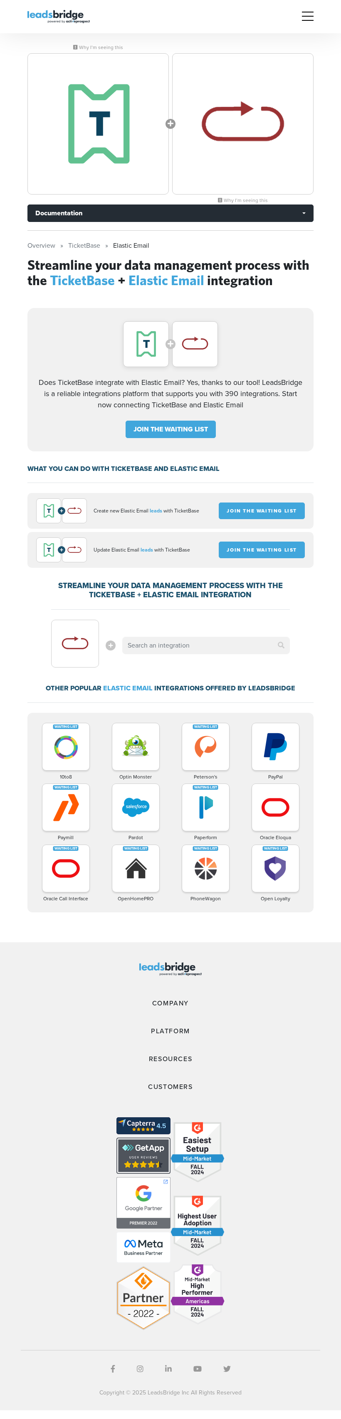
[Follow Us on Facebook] (113, 1369)
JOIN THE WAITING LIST (170, 429)
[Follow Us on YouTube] (197, 1369)
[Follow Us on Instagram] (140, 1369)
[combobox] (205, 645)
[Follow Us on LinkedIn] (168, 1369)
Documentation (58, 213)
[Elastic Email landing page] (243, 124)
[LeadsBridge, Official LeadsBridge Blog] (58, 16)
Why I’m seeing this (100, 47)
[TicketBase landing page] (98, 124)
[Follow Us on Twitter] (227, 1369)
